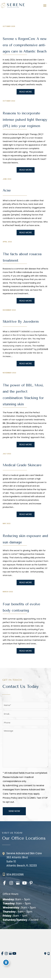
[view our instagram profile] (11, 883)
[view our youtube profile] (24, 883)
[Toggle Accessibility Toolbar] (6, 962)
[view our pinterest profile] (31, 883)
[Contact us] (45, 953)
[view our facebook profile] (4, 883)
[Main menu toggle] (44, 5)
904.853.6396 (15, 874)
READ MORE (25, 91)
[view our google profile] (18, 883)
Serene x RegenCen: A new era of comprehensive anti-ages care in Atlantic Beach (25, 45)
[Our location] (48, 953)
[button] (26, 91)
